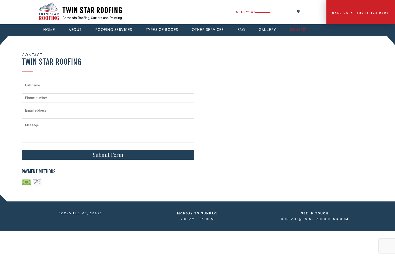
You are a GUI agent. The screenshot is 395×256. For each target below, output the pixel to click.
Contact (298, 30)
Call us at (360, 13)
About (75, 30)
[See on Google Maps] (298, 11)
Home (49, 30)
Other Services (208, 30)
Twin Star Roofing (92, 10)
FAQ (241, 30)
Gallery (267, 30)
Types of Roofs (162, 30)
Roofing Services (113, 30)
